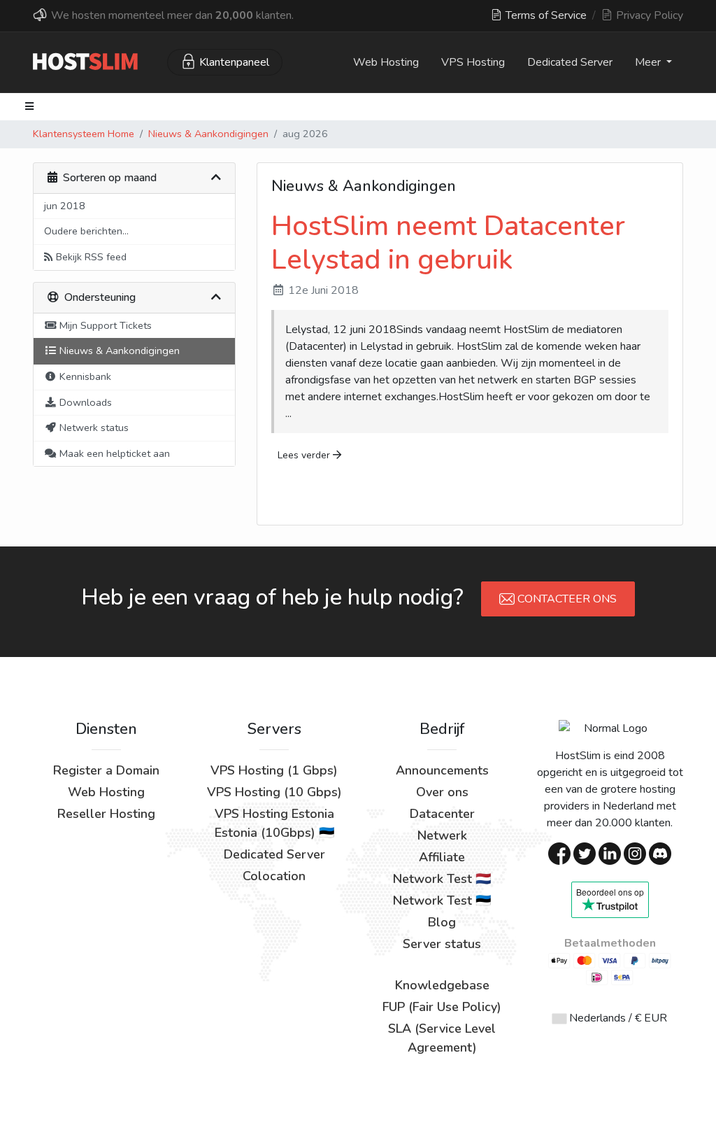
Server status (442, 943)
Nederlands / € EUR (616, 1018)
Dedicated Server (570, 62)
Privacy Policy (648, 15)
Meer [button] (649, 62)
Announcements (442, 770)
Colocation (274, 876)
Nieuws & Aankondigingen (208, 134)
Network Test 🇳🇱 (442, 878)
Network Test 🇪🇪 (442, 900)
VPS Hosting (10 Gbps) (274, 792)
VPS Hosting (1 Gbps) (274, 770)
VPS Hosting (473, 62)
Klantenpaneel (234, 62)
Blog (442, 922)
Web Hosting (386, 62)
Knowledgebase (442, 985)
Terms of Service (545, 15)
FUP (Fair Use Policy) (441, 1006)
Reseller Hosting (106, 813)
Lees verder (305, 455)
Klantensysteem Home (83, 134)
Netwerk (442, 835)
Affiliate (442, 857)
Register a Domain (106, 770)
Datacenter (442, 813)
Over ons (442, 792)
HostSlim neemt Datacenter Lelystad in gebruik (448, 242)
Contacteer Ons (566, 599)
